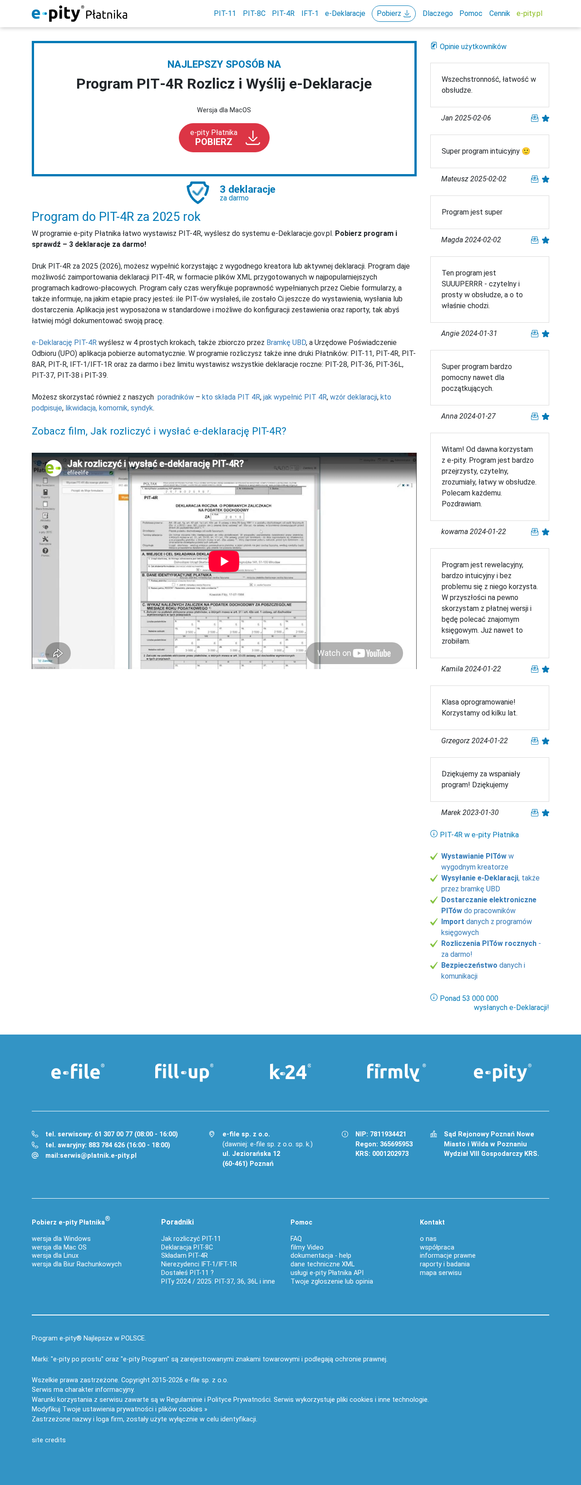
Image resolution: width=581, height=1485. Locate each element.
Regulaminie (184, 1400)
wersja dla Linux (55, 1256)
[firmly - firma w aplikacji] (396, 1073)
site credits (49, 1440)
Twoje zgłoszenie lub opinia (331, 1281)
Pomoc (471, 13)
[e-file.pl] (78, 1071)
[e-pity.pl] (503, 1073)
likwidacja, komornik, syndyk (109, 408)
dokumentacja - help (320, 1256)
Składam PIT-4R (184, 1256)
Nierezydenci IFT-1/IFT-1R (199, 1264)
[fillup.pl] (184, 1073)
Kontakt (432, 1222)
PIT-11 (225, 13)
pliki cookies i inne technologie (382, 1400)
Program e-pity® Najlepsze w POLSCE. (89, 1338)
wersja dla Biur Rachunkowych (77, 1264)
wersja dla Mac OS (59, 1247)
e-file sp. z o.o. (206, 1380)
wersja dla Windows (61, 1239)
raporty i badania (445, 1264)
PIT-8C (254, 13)
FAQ (296, 1239)
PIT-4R (283, 13)
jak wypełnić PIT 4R (295, 397)
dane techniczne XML (322, 1264)
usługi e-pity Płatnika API (327, 1273)
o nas (428, 1239)
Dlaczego (438, 13)
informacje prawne (448, 1256)
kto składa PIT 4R (231, 397)
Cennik (499, 13)
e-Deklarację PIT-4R (64, 342)
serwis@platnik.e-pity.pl (98, 1156)
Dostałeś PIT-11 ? (187, 1273)
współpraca (437, 1247)
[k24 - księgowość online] (290, 1071)
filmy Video (307, 1247)
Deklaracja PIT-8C (187, 1247)
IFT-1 (310, 13)
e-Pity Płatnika (79, 14)
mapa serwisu (441, 1273)
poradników (176, 397)
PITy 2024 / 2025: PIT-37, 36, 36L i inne (218, 1281)
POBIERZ (213, 137)
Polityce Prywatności (239, 1400)
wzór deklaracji (353, 397)
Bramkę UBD (286, 342)
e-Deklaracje (345, 13)
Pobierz (389, 13)
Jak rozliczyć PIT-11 (191, 1239)
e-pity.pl (529, 13)
